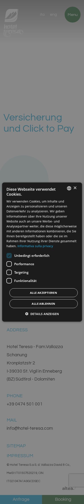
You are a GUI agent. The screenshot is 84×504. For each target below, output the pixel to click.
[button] (42, 313)
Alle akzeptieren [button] (43, 293)
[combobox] (69, 188)
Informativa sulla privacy (35, 246)
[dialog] (42, 252)
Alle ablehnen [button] (43, 304)
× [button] (74, 188)
